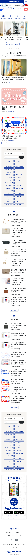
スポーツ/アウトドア (9, 177)
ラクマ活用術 (11, 111)
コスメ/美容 (8, 174)
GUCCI (19, 180)
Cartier (19, 177)
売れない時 (4, 143)
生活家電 (17, 44)
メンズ (8, 164)
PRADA (19, 193)
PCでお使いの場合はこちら (14, 516)
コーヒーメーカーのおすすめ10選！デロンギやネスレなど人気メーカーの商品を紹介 (14, 39)
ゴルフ (19, 161)
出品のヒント (14, 319)
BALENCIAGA (9, 166)
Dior (9, 161)
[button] (9, 48)
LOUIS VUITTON (19, 188)
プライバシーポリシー (19, 544)
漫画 (9, 199)
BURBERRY (19, 196)
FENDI (19, 183)
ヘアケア (19, 169)
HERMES (19, 185)
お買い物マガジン (14, 215)
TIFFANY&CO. (19, 174)
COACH (19, 199)
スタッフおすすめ (11, 535)
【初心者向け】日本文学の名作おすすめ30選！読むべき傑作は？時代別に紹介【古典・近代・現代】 (14, 79)
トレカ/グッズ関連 (9, 191)
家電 (6, 42)
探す (21, 157)
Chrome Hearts (8, 169)
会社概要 (5, 544)
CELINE (8, 201)
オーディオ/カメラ (9, 183)
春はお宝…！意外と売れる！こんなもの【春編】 (13, 108)
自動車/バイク (9, 204)
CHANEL (19, 164)
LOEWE (19, 191)
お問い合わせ (14, 547)
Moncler (19, 201)
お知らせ (19, 535)
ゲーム (8, 196)
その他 (9, 82)
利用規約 (11, 544)
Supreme (19, 204)
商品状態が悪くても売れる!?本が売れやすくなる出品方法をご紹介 (13, 137)
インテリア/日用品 (9, 44)
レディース (8, 180)
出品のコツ (11, 143)
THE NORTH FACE (19, 172)
